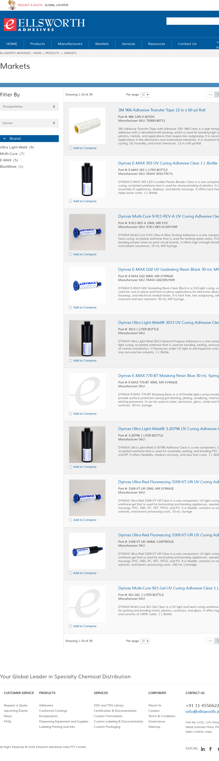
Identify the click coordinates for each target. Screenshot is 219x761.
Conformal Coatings (53, 711)
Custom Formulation (108, 716)
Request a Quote (15, 705)
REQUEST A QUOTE (30, 5)
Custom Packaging (107, 727)
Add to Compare (84, 148)
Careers (154, 711)
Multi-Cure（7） (13, 154)
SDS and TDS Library (109, 705)
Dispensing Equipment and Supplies (64, 721)
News (8, 716)
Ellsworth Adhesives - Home (20, 53)
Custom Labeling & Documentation (118, 721)
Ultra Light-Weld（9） (18, 147)
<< (210, 94)
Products (52, 53)
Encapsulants (48, 716)
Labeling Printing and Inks (57, 727)
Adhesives (46, 705)
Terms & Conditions (161, 716)
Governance (156, 721)
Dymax (29, 123)
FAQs (8, 721)
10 (143, 94)
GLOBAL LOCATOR (56, 5)
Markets (70, 53)
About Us (154, 705)
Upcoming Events (16, 711)
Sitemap (154, 727)
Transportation (29, 106)
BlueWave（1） (12, 166)
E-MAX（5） (10, 160)
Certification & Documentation (115, 711)
